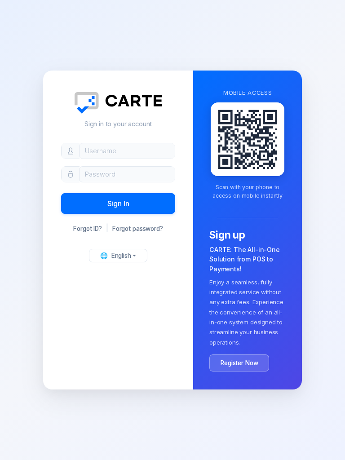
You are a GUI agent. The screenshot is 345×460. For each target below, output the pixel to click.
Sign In (118, 203)
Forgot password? (137, 228)
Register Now (239, 363)
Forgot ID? (87, 228)
